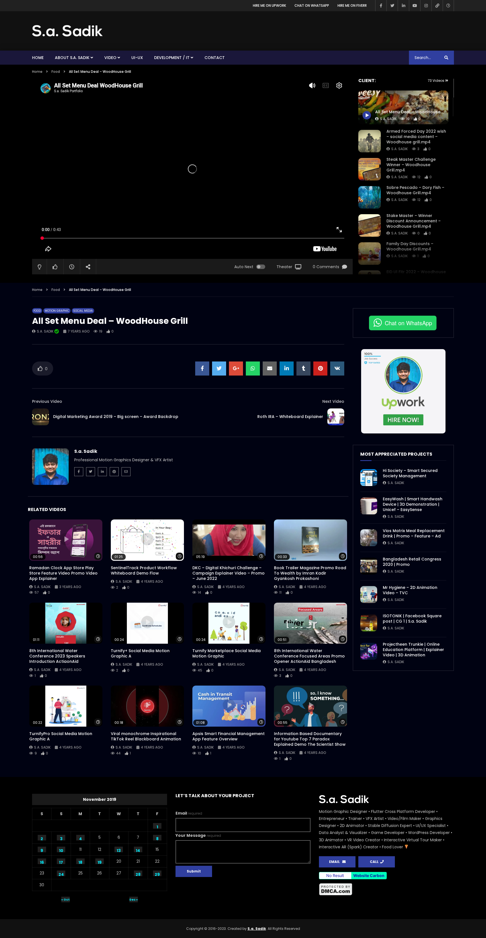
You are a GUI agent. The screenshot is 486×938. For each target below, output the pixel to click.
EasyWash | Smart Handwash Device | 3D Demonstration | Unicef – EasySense (412, 504)
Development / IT (172, 57)
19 (100, 862)
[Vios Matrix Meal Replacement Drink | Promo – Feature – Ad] (368, 537)
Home (38, 57)
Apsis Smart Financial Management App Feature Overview (228, 736)
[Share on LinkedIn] (287, 368)
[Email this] (270, 368)
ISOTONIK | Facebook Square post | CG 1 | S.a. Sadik (412, 618)
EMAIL (335, 861)
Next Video (333, 401)
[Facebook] (380, 5)
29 (157, 874)
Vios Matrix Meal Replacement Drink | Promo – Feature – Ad (414, 533)
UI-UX (137, 57)
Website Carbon (368, 875)
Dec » (133, 900)
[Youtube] (414, 5)
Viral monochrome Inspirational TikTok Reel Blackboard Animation (146, 736)
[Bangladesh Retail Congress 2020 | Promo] (368, 566)
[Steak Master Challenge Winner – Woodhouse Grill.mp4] (369, 169)
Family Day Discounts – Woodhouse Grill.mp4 (409, 246)
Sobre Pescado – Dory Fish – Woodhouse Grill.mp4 (415, 190)
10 (61, 850)
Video (110, 57)
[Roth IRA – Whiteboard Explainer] (335, 416)
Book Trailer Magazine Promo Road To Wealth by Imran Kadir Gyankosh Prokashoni (310, 573)
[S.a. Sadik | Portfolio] (67, 31)
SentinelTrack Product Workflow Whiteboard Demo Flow (144, 570)
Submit (194, 871)
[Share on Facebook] (202, 368)
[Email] (126, 471)
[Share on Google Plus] (236, 368)
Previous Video (47, 401)
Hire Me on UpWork (269, 5)
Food (55, 71)
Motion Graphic (57, 311)
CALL (375, 861)
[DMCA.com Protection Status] (386, 889)
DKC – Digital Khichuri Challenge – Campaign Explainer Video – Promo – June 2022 (228, 573)
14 (138, 850)
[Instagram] (425, 5)
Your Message (198, 835)
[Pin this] (320, 368)
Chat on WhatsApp (311, 5)
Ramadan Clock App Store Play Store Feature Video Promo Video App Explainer (63, 573)
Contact (214, 57)
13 (119, 850)
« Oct (65, 900)
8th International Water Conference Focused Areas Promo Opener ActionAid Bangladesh (309, 656)
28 (138, 874)
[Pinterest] (114, 471)
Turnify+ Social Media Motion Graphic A (140, 653)
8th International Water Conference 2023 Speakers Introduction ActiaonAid (57, 656)
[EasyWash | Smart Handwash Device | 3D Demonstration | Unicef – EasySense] (368, 506)
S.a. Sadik (399, 148)
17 (61, 862)
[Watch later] (448, 5)
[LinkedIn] (403, 5)
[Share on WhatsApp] (253, 368)
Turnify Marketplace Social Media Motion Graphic (226, 653)
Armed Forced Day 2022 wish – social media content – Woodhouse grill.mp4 (416, 136)
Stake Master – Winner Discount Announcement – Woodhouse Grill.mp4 (413, 221)
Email (189, 813)
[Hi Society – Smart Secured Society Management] (368, 477)
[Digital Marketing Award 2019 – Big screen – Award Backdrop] (40, 416)
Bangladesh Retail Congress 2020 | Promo (412, 561)
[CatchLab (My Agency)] (437, 5)
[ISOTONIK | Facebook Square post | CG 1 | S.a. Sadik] (368, 622)
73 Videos (436, 80)
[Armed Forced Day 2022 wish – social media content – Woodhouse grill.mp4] (369, 141)
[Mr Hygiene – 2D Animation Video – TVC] (368, 594)
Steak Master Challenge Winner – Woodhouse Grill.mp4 (411, 165)
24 (61, 874)
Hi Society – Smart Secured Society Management (410, 473)
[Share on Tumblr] (303, 368)
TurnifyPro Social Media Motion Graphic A (60, 736)
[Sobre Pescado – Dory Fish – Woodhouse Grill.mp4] (369, 197)
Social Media (83, 311)
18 (80, 862)
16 (42, 862)
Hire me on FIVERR (352, 5)
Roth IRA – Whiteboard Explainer (290, 416)
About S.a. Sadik (72, 57)
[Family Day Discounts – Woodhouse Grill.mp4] (369, 253)
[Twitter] (392, 5)
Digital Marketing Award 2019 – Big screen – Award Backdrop (115, 416)
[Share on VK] (337, 368)
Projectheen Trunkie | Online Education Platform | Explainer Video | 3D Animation (413, 649)
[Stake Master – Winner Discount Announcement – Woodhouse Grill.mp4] (369, 225)
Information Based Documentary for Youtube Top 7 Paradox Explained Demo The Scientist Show (310, 739)
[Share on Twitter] (219, 368)
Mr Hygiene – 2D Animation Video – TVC (410, 590)
